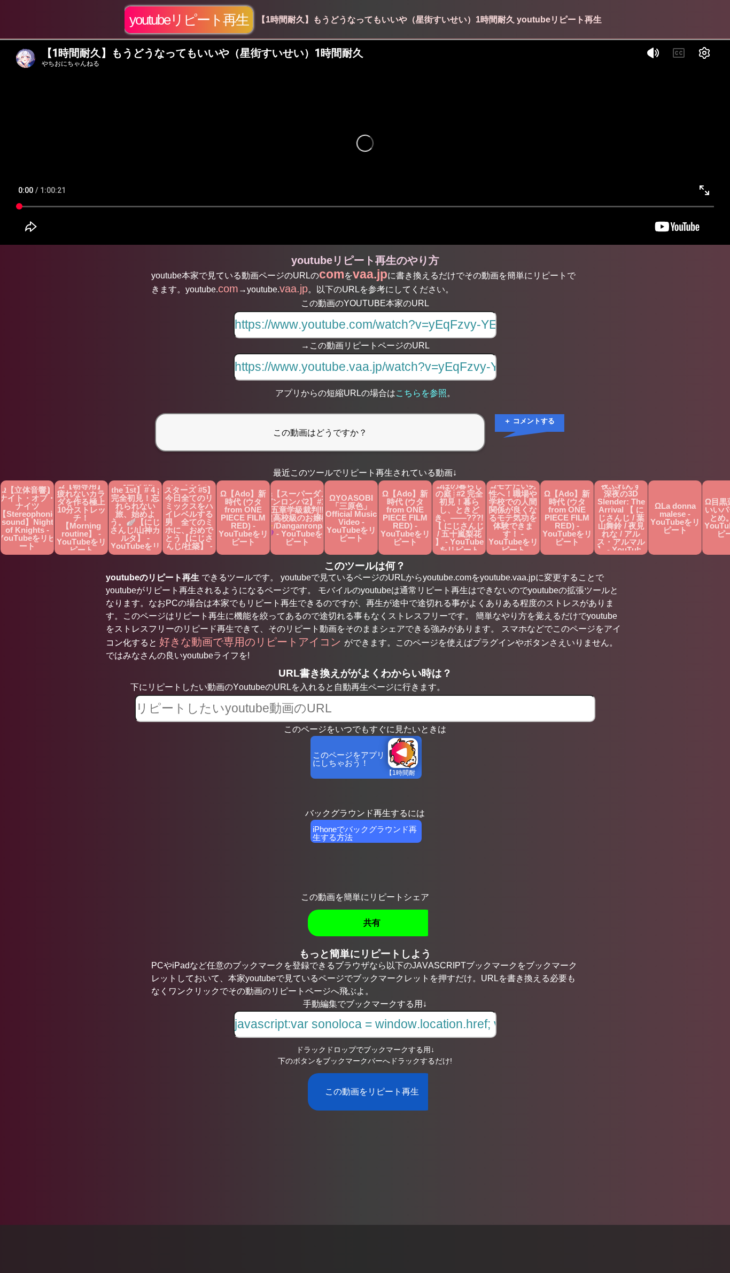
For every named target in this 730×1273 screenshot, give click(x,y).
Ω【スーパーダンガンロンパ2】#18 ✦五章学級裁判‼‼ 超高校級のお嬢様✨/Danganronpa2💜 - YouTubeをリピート (297, 517)
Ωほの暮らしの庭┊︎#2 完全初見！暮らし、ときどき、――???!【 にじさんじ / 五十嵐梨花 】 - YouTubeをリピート (459, 517)
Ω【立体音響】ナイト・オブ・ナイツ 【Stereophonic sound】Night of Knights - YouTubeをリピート (27, 517)
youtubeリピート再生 (188, 20)
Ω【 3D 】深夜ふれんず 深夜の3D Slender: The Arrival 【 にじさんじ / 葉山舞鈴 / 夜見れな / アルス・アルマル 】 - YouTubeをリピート (622, 517)
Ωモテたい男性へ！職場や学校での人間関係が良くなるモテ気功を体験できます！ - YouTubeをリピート (513, 517)
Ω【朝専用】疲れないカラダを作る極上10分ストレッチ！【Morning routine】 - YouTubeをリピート (81, 517)
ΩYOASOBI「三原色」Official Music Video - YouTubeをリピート (351, 517)
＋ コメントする (529, 421)
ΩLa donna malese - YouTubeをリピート (675, 517)
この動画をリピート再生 (372, 1091)
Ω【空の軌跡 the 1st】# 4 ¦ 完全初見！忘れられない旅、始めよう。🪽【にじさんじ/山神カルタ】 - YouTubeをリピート (135, 517)
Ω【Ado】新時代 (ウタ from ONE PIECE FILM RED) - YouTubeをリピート (243, 517)
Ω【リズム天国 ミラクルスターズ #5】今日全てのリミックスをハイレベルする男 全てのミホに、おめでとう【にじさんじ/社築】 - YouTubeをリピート (189, 517)
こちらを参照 (421, 393)
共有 (371, 922)
